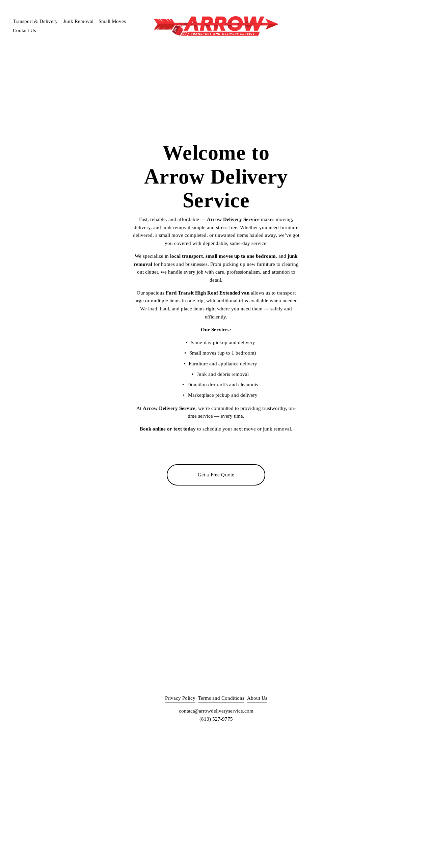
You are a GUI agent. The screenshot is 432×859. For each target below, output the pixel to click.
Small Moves (112, 21)
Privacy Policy (180, 698)
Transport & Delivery (35, 21)
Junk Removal (78, 21)
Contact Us (24, 30)
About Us (257, 698)
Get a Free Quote (216, 474)
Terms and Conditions (221, 698)
